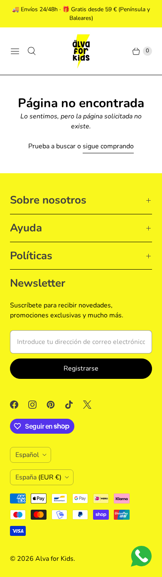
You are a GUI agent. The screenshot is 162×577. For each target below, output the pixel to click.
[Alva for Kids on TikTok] (74, 404)
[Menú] (15, 51)
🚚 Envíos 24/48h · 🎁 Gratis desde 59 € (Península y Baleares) (81, 13)
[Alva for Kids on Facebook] (19, 404)
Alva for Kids (54, 558)
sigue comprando (108, 146)
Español (27, 454)
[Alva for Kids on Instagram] (37, 404)
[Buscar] (31, 51)
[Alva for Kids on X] (92, 404)
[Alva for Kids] (81, 51)
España (38, 477)
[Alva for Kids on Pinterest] (56, 404)
